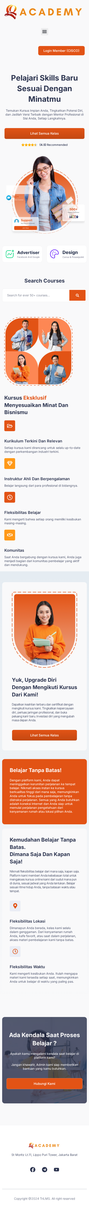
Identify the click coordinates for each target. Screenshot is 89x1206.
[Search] (77, 295)
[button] (44, 31)
